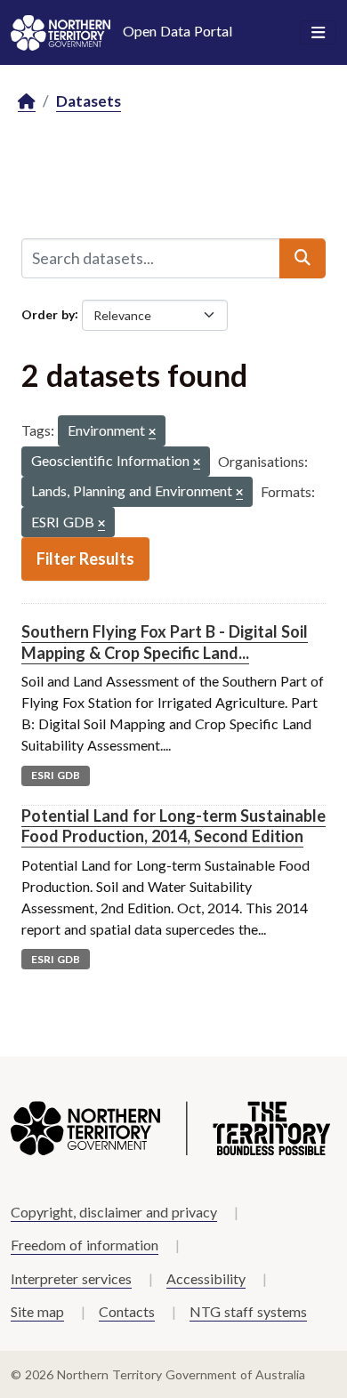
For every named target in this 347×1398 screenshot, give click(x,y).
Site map (37, 1311)
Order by (48, 313)
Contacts (127, 1311)
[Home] (27, 102)
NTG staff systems (248, 1311)
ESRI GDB (55, 775)
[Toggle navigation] (318, 32)
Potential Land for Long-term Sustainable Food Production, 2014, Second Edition (173, 826)
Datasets (88, 101)
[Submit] (302, 257)
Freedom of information (84, 1244)
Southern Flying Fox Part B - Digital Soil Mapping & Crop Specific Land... (164, 642)
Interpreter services (71, 1278)
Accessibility (206, 1278)
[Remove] (152, 432)
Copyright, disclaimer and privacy (114, 1211)
